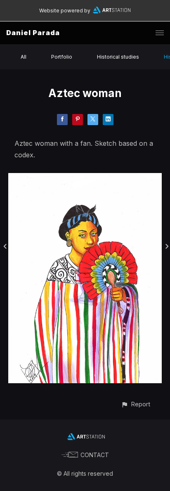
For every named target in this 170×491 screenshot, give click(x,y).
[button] (135, 404)
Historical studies (118, 57)
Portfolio (61, 57)
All (23, 57)
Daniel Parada (33, 32)
